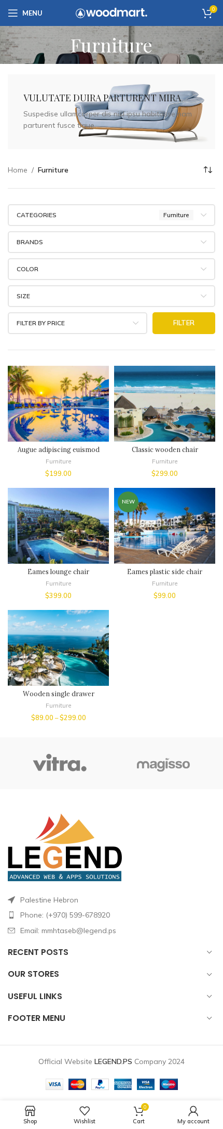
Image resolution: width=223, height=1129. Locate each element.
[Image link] (65, 846)
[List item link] (111, 915)
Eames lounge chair (58, 571)
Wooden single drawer (58, 693)
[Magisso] (163, 763)
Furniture (59, 461)
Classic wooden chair (165, 449)
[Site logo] (111, 12)
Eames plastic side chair (164, 571)
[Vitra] (60, 763)
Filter (183, 322)
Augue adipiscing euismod (59, 449)
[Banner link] (111, 111)
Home (17, 170)
